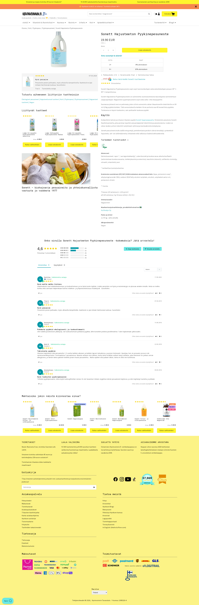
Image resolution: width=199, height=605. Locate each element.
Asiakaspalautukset (29, 510)
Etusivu (24, 28)
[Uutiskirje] (94, 487)
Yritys (105, 501)
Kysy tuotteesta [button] (133, 249)
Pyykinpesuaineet (48, 28)
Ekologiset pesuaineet (30, 99)
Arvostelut (107, 504)
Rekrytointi (107, 510)
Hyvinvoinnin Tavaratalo (101, 600)
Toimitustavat (27, 507)
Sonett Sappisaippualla (145, 120)
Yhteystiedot (26, 501)
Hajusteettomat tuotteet (49, 99)
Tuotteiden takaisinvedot (31, 527)
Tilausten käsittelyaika (30, 512)
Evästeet (25, 543)
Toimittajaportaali (110, 521)
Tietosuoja (26, 540)
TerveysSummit (108, 524)
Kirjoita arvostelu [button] (153, 249)
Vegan (32, 102)
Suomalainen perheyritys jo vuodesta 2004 (153, 2)
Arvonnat (106, 515)
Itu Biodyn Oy (106, 210)
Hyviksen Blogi (108, 507)
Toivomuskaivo (62, 18)
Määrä (103, 46)
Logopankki (107, 518)
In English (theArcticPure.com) (114, 527)
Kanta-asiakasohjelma (30, 515)
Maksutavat (26, 504)
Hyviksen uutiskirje (29, 518)
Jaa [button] (41, 293)
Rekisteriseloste (28, 546)
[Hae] (149, 14)
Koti (29, 28)
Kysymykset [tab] (58, 265)
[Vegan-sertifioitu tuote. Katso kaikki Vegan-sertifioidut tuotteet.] (104, 146)
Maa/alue (95, 589)
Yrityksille (53, 18)
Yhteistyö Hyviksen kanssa (112, 512)
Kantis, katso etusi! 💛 (40, 18)
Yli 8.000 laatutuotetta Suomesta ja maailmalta (99, 2)
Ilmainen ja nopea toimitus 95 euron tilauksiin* (44, 2)
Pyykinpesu (37, 28)
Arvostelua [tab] (42, 265)
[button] (169, 13)
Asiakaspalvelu (26, 18)
